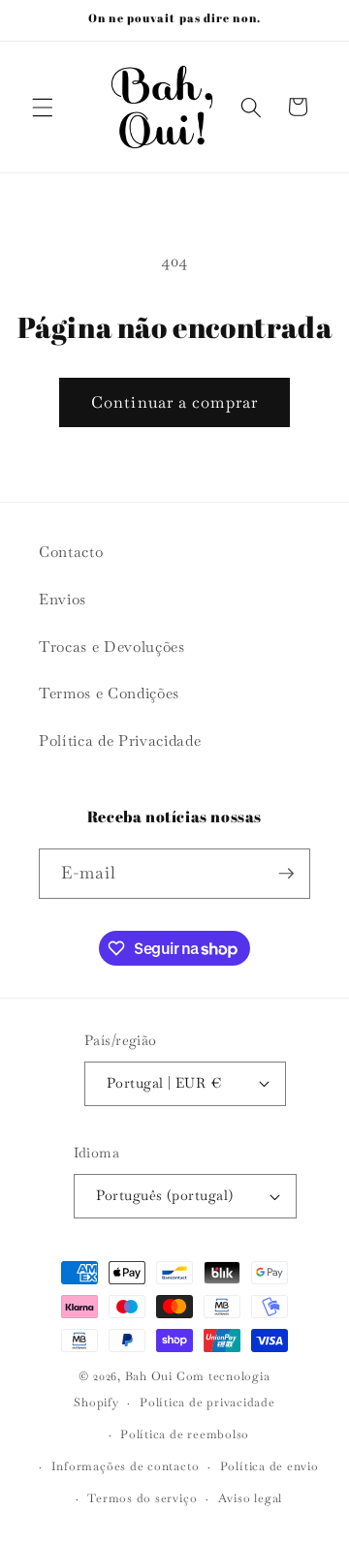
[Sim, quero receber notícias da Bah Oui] (286, 873)
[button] (42, 106)
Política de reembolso (184, 1434)
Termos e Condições (109, 693)
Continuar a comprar (174, 402)
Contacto (71, 552)
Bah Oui (149, 1376)
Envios (62, 599)
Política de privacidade (207, 1402)
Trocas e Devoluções (112, 647)
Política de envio (269, 1466)
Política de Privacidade (120, 741)
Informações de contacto (125, 1466)
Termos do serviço (142, 1498)
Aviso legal (250, 1498)
